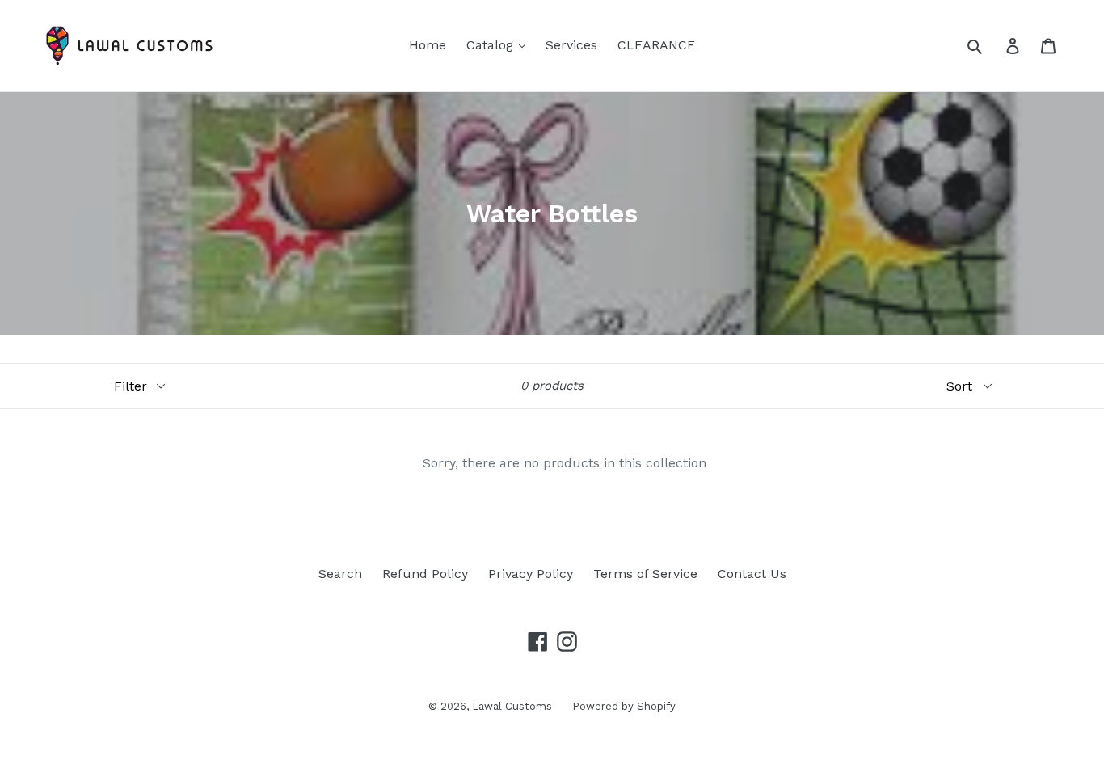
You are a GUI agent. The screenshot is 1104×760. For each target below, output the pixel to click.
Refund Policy (425, 573)
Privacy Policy (530, 573)
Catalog (491, 45)
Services (571, 45)
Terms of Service (645, 573)
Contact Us (752, 573)
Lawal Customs (512, 706)
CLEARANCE (656, 45)
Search (340, 573)
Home (427, 45)
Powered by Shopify (624, 706)
